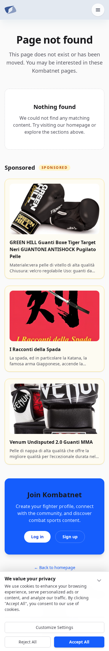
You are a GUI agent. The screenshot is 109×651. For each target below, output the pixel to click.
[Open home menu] (98, 9)
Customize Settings (54, 627)
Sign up (70, 536)
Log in (37, 536)
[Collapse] (99, 580)
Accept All (79, 642)
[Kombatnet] (10, 10)
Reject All (28, 642)
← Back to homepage (54, 567)
